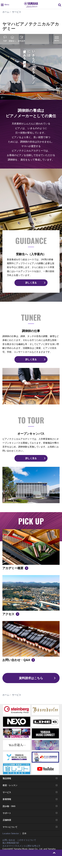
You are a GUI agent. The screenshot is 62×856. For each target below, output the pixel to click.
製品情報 (7, 778)
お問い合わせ (8, 840)
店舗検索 (7, 820)
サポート (7, 813)
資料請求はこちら (31, 678)
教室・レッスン (10, 785)
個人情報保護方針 (10, 843)
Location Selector (10, 833)
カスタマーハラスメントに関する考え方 (21, 846)
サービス (7, 792)
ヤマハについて (10, 827)
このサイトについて (26, 840)
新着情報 (7, 799)
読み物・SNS (9, 806)
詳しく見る (31, 282)
